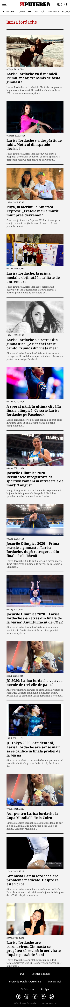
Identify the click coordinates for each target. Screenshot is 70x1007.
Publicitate (27, 989)
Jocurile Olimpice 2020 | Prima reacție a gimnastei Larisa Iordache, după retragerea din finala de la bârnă (33, 549)
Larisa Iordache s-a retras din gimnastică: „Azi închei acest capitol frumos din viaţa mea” (32, 344)
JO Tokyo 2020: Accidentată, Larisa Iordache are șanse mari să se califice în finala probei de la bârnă (33, 749)
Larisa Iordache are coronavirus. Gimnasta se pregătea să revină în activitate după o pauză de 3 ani (34, 948)
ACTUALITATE (24, 11)
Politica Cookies (41, 973)
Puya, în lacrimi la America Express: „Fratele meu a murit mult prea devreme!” (33, 211)
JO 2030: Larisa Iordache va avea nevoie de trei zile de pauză (35, 682)
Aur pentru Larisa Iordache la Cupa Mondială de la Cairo (32, 815)
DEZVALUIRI (8, 11)
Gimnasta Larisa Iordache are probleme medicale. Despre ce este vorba (33, 880)
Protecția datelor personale (25, 981)
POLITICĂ (39, 11)
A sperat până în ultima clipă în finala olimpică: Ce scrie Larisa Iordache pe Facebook (34, 410)
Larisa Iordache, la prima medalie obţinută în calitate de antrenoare (33, 277)
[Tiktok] (35, 996)
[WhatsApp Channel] (51, 996)
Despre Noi (54, 981)
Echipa (45, 989)
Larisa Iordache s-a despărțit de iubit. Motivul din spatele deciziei (34, 144)
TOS (22, 973)
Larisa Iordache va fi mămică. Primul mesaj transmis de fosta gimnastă (33, 78)
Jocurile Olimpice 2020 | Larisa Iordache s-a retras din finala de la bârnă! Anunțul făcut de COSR (35, 618)
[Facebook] (18, 996)
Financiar (53, 11)
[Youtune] (43, 996)
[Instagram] (26, 996)
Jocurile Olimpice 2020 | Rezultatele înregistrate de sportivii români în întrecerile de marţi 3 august (35, 479)
